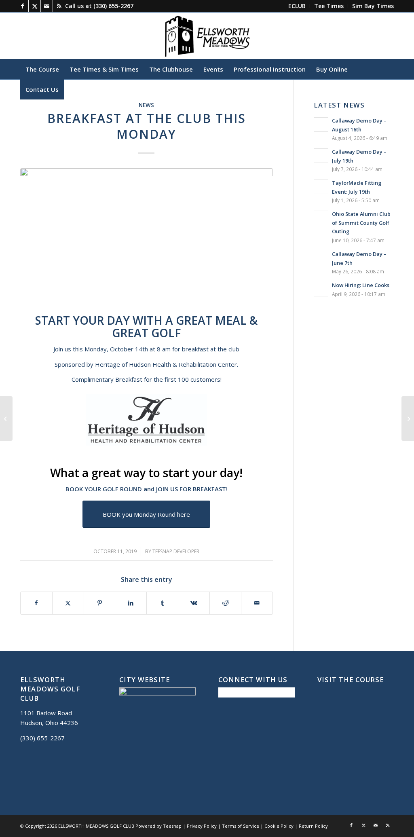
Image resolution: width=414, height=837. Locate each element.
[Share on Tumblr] (162, 603)
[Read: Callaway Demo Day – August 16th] (321, 124)
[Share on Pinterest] (99, 603)
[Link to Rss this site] (59, 6)
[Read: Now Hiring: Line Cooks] (321, 289)
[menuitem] (297, 6)
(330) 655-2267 (113, 6)
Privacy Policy (202, 826)
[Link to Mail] (47, 6)
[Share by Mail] (256, 603)
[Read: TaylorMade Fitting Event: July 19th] (321, 187)
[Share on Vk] (193, 603)
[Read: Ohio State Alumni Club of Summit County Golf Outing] (321, 218)
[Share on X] (68, 603)
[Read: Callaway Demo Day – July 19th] (321, 155)
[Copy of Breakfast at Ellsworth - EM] (146, 239)
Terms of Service (240, 826)
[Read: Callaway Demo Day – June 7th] (321, 258)
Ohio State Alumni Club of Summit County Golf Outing (361, 222)
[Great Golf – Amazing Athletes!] (6, 418)
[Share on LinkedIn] (130, 603)
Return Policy (313, 826)
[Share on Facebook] (36, 603)
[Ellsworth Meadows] (207, 35)
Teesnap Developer (175, 551)
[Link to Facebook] (22, 6)
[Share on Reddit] (225, 603)
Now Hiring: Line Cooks (360, 285)
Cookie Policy (279, 826)
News (146, 105)
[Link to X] (34, 6)
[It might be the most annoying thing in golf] (407, 418)
